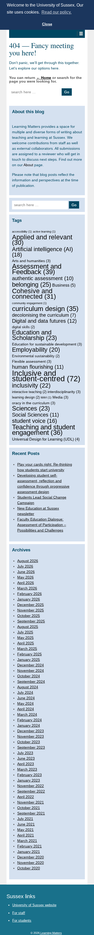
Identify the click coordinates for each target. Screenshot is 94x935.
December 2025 (30, 605)
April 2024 (25, 709)
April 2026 (25, 583)
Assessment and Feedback (36, 269)
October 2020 (28, 868)
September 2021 (31, 813)
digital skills (23, 327)
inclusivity (31, 385)
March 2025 (27, 649)
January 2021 (28, 852)
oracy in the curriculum (33, 403)
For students (21, 920)
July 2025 (25, 632)
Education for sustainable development (47, 344)
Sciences (31, 408)
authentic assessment (43, 278)
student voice (34, 421)
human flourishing (38, 367)
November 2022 (30, 786)
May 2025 (25, 638)
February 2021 (29, 846)
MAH (46, 397)
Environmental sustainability (36, 356)
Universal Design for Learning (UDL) (46, 439)
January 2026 (28, 599)
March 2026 (27, 588)
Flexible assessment (31, 361)
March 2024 (27, 714)
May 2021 (25, 830)
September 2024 (31, 681)
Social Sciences (35, 415)
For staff (18, 913)
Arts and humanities (31, 261)
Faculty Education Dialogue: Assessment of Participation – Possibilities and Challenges (41, 524)
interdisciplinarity (64, 392)
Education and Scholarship (34, 335)
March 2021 (27, 841)
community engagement (29, 303)
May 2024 (25, 703)
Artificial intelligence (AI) (42, 251)
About (28, 165)
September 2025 (31, 621)
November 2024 (30, 670)
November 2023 (30, 736)
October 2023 (28, 742)
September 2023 (31, 747)
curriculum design (45, 308)
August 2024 (27, 687)
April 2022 (25, 797)
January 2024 (28, 725)
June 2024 (26, 698)
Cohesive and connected (34, 293)
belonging (31, 284)
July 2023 (25, 753)
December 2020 (30, 857)
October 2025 (28, 616)
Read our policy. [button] (57, 12)
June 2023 (26, 758)
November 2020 (30, 863)
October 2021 (28, 808)
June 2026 (26, 572)
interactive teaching (29, 392)
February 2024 (29, 720)
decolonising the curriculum (44, 315)
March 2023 (27, 769)
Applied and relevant (42, 239)
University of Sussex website (34, 905)
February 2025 (29, 654)
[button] (81, 34)
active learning (44, 231)
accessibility (22, 231)
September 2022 (31, 791)
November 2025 (30, 610)
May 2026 (25, 577)
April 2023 (25, 764)
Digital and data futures (44, 321)
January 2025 (28, 659)
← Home (43, 78)
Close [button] (47, 24)
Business (63, 285)
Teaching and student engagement (43, 429)
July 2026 (25, 566)
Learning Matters (51, 932)
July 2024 (25, 692)
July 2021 (25, 819)
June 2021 (26, 824)
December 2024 (30, 665)
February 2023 (29, 775)
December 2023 (30, 731)
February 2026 (29, 594)
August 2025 (27, 627)
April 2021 (25, 835)
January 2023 (28, 780)
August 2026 (27, 561)
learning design (26, 397)
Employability (36, 350)
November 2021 (30, 802)
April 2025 (25, 643)
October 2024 (28, 676)
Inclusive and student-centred (46, 375)
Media (60, 397)
